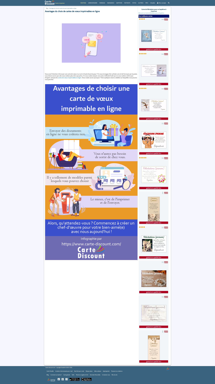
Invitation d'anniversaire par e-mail (63, 371)
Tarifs (73, 374)
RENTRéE (83, 3)
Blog (48, 374)
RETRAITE (127, 3)
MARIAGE (102, 3)
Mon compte (162, 3)
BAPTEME (119, 3)
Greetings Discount (53, 380)
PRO (146, 3)
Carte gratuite (66, 374)
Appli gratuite (106, 371)
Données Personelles (95, 374)
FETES (134, 3)
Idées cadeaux (97, 371)
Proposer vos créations (116, 371)
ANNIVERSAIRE (92, 3)
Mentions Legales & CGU (82, 374)
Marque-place (89, 371)
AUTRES (140, 3)
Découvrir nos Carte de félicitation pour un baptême (151, 13)
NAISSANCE (110, 3)
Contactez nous (106, 374)
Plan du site (114, 374)
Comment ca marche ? (56, 374)
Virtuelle (152, 3)
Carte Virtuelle (50, 371)
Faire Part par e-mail (79, 371)
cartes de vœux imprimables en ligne (69, 78)
